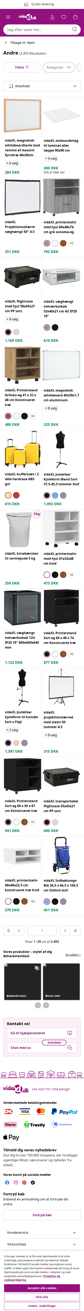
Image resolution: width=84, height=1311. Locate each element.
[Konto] (52, 17)
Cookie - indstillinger (42, 1306)
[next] (65, 930)
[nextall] (75, 930)
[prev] (19, 930)
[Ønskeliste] (63, 17)
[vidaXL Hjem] (27, 17)
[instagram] (16, 1183)
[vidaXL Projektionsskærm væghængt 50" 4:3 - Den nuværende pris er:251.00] (22, 197)
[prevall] (9, 930)
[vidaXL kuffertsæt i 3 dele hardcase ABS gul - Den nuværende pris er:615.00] (22, 449)
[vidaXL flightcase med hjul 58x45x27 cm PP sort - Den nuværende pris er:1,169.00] (22, 276)
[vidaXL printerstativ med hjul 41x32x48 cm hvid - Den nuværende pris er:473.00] (61, 528)
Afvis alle (42, 1297)
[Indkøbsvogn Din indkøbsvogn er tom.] (75, 17)
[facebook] (7, 1183)
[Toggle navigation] (8, 17)
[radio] (47, 243)
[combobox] (42, 29)
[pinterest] (24, 1183)
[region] (42, 1280)
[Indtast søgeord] (74, 29)
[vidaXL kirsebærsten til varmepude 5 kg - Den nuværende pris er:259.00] (22, 528)
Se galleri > (73, 955)
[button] (22, 981)
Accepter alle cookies (42, 1288)
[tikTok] (33, 1183)
